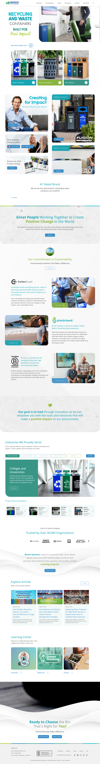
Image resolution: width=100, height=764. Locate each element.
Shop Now (86, 3)
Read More (12, 125)
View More (12, 168)
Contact (77, 3)
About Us (50, 235)
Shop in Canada (15, 146)
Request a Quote (57, 736)
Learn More (50, 268)
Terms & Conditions (65, 760)
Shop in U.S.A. (28, 146)
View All (90, 455)
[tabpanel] (50, 482)
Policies (58, 760)
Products (39, 3)
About (59, 3)
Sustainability (50, 3)
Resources (68, 3)
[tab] (12, 455)
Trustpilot (14, 197)
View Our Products (50, 570)
